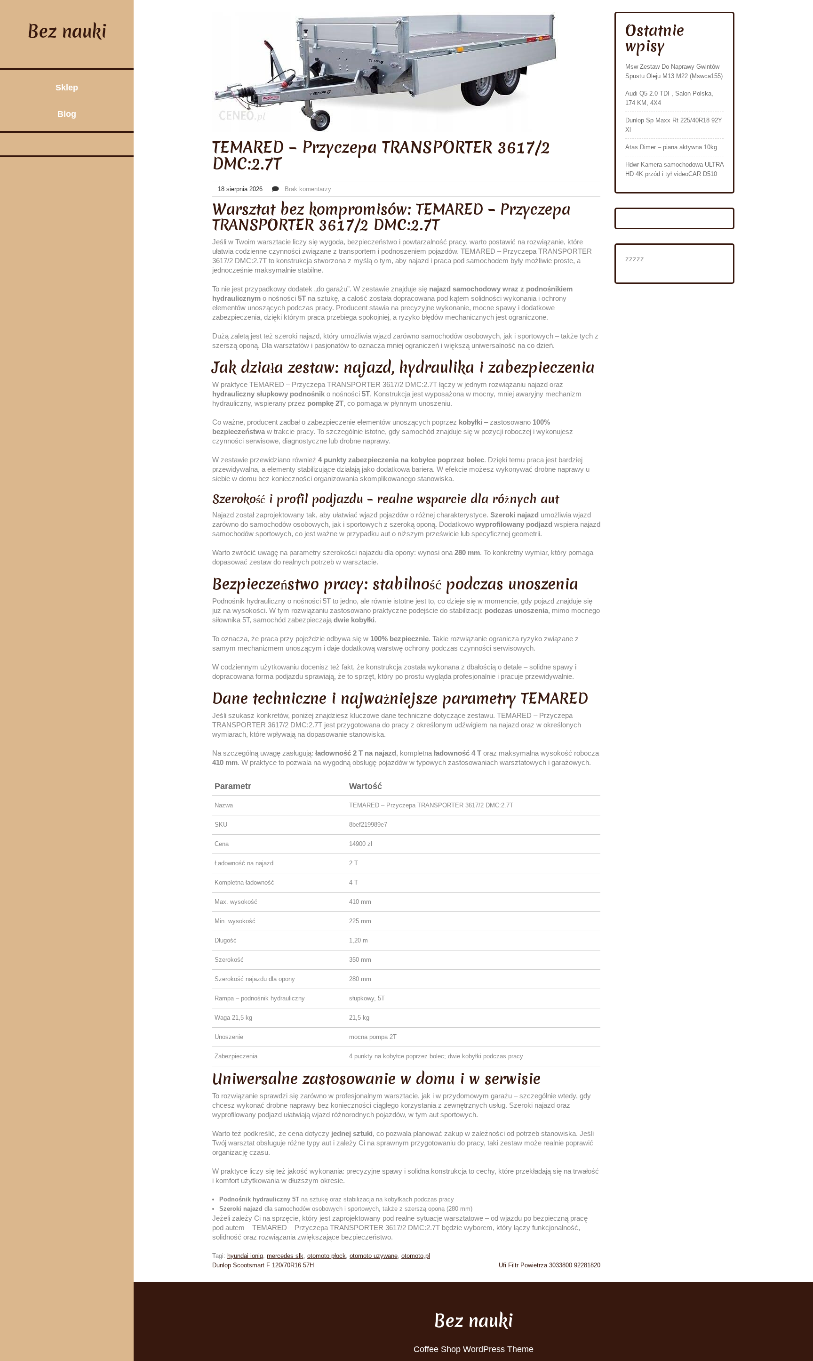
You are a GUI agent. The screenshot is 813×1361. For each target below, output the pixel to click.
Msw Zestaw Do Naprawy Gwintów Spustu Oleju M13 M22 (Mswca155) (674, 71)
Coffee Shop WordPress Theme (474, 1349)
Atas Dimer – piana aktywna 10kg (671, 147)
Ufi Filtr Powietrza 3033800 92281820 (549, 1265)
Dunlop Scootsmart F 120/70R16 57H (263, 1265)
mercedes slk (285, 1255)
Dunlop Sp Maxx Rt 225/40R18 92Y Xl (673, 125)
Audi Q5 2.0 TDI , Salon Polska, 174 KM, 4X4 (669, 98)
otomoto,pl (415, 1255)
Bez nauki (67, 31)
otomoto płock (326, 1255)
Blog (66, 114)
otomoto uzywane (374, 1255)
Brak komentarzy (308, 189)
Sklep (67, 87)
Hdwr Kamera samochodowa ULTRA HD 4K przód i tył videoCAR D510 (674, 169)
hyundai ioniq (245, 1255)
